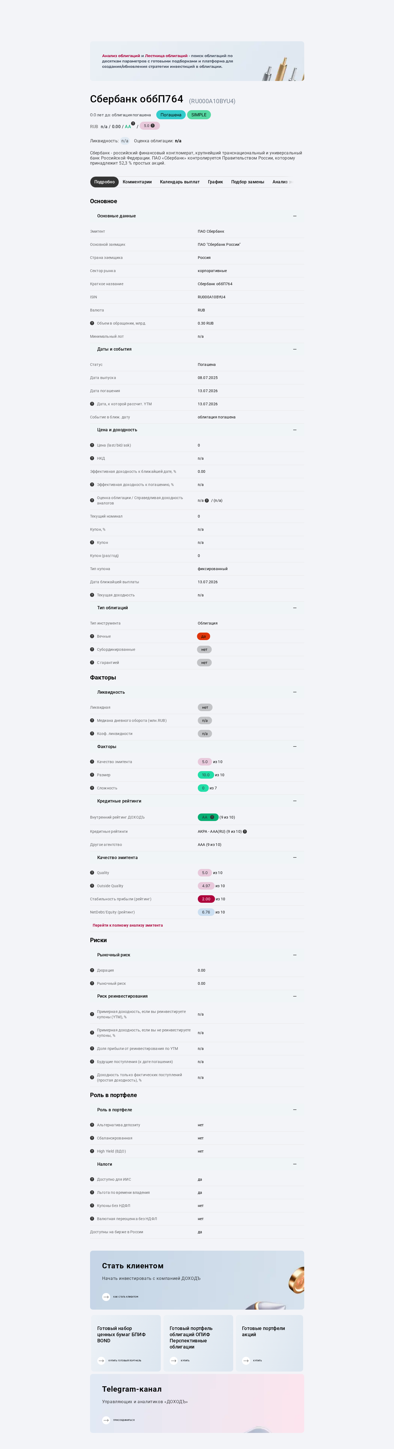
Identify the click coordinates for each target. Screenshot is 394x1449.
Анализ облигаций (121, 55)
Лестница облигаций (166, 55)
